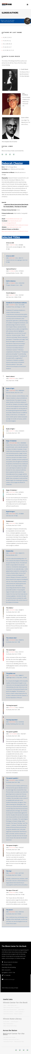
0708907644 (12, 245)
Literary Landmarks (19, 1011)
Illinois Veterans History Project (10, 1025)
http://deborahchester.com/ (14, 227)
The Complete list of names (9, 141)
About (4, 1005)
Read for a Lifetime (18, 1013)
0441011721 (12, 431)
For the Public (6, 1021)
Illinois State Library (12, 1019)
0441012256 (12, 847)
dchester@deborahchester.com (13, 219)
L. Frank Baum (23, 69)
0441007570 (12, 873)
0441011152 (12, 707)
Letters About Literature (8, 1011)
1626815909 (12, 390)
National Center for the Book (13, 1034)
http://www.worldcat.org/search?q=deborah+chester (15, 231)
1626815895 (12, 553)
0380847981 (12, 378)
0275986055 (12, 283)
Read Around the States (19, 1041)
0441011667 (12, 492)
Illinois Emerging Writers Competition (11, 1007)
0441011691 (12, 523)
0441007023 (12, 912)
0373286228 (12, 271)
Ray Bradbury (25, 94)
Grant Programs (14, 1021)
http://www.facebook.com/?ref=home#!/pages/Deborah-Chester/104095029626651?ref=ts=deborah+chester (15, 223)
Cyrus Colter (25, 117)
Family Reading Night (12, 1005)
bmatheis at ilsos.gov (9, 979)
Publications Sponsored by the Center (11, 1039)
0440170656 (12, 513)
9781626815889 (13, 443)
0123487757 (12, 305)
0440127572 (12, 295)
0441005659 (12, 640)
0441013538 (12, 722)
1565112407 (12, 675)
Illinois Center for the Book (15, 1002)
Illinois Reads (21, 1009)
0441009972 (12, 780)
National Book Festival (8, 1013)
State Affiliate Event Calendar (9, 1037)
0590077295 (12, 892)
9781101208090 (13, 734)
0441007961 (12, 610)
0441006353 (12, 652)
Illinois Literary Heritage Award (10, 1009)
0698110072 (12, 258)
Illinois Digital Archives (8, 1023)
